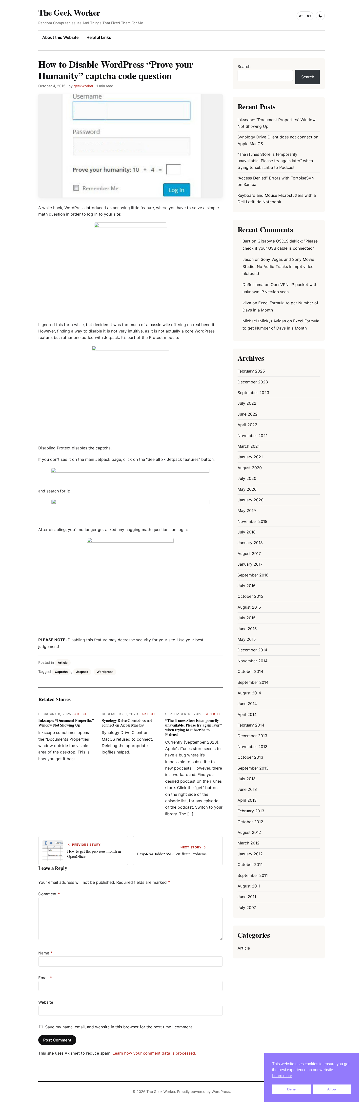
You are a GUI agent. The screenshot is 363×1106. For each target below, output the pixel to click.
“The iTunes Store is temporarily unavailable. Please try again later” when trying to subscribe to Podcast (193, 727)
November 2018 (252, 521)
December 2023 (253, 381)
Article (63, 662)
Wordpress (105, 672)
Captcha (61, 672)
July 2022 (247, 403)
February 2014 (251, 725)
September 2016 (253, 575)
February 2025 (251, 371)
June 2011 (247, 896)
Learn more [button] (282, 1076)
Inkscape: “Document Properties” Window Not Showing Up (66, 722)
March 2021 (249, 446)
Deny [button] (291, 1089)
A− (301, 16)
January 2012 (250, 853)
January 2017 (250, 564)
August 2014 (249, 692)
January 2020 (250, 499)
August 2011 (249, 886)
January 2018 (250, 542)
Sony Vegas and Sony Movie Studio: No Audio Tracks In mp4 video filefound (278, 266)
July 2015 (247, 617)
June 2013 (247, 789)
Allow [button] (332, 1089)
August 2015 (249, 607)
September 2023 (253, 392)
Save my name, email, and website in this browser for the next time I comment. (119, 1026)
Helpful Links (98, 37)
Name (45, 953)
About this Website (60, 37)
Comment (49, 893)
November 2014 (252, 660)
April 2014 (247, 714)
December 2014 (252, 649)
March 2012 (249, 843)
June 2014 (247, 703)
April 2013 (247, 800)
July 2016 (247, 585)
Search (244, 66)
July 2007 (247, 907)
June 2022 (248, 414)
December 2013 (252, 735)
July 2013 (247, 778)
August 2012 (249, 832)
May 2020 (247, 489)
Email (45, 977)
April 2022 (247, 424)
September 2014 (253, 682)
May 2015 (247, 639)
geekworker (83, 86)
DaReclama (252, 284)
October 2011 (250, 864)
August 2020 (250, 467)
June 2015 (247, 628)
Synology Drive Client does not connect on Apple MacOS (127, 722)
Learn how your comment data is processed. (154, 1053)
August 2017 (249, 553)
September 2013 (253, 768)
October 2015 (250, 596)
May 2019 (247, 510)
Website (45, 1002)
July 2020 (247, 478)
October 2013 (250, 757)
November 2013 (252, 746)
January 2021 (250, 456)
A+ (309, 16)
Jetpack (82, 672)
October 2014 (250, 671)
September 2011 (253, 875)
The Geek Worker (69, 12)
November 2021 (252, 435)
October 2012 (250, 821)
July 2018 (247, 532)
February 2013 (251, 810)
